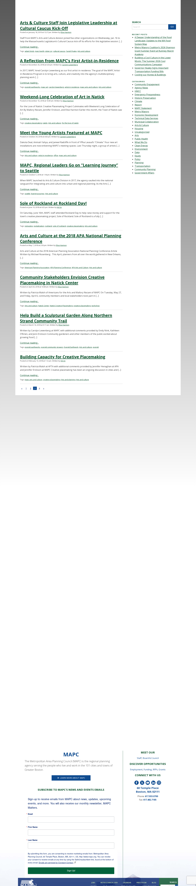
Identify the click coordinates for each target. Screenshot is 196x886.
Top (189, 879)
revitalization (39, 226)
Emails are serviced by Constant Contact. (56, 862)
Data (137, 152)
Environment (141, 149)
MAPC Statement (143, 108)
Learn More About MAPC (72, 778)
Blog (154, 882)
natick (45, 123)
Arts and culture (83, 51)
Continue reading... (29, 46)
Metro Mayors (142, 111)
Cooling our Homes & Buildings (150, 74)
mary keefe (39, 51)
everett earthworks (32, 87)
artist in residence (72, 87)
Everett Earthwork (71, 347)
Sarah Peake (71, 51)
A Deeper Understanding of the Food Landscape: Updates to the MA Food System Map (153, 41)
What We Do (141, 142)
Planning (139, 162)
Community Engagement (147, 84)
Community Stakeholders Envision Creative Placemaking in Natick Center (62, 279)
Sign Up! (71, 871)
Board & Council (151, 758)
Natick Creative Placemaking (61, 305)
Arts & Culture (142, 125)
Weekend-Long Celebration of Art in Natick (62, 96)
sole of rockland (59, 226)
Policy (137, 159)
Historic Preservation (145, 98)
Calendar (127, 882)
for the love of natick (70, 123)
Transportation (142, 166)
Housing (139, 128)
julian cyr (48, 51)
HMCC (138, 91)
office (56, 155)
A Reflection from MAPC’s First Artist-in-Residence (69, 60)
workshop (95, 305)
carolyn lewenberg (56, 87)
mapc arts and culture (89, 87)
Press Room (141, 882)
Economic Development (146, 115)
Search (173, 882)
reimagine (29, 226)
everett (96, 347)
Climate (138, 101)
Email (30, 814)
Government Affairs (144, 172)
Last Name (32, 840)
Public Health (141, 138)
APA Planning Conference (60, 267)
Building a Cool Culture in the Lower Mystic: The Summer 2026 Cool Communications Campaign (153, 61)
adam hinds (29, 51)
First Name (33, 827)
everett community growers (52, 347)
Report (138, 104)
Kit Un (59, 207)
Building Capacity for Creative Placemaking (62, 357)
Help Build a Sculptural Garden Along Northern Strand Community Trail (66, 318)
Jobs (93, 882)
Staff (139, 758)
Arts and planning (68, 379)
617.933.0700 (151, 796)
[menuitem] (93, 882)
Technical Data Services (146, 118)
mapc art (44, 87)
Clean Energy (141, 145)
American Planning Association (37, 267)
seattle (27, 193)
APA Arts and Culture (80, 267)
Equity (138, 155)
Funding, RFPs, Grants (154, 769)
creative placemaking (33, 123)
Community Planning (145, 169)
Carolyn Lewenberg (70, 65)
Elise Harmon (66, 32)
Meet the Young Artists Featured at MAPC (61, 132)
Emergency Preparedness (147, 94)
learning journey (37, 193)
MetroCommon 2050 (109, 882)
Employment (136, 769)
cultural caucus (59, 51)
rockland (48, 226)
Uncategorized (142, 132)
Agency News (141, 87)
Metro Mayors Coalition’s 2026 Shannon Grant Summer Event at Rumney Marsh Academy (155, 51)
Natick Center (43, 305)
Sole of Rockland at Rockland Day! (53, 203)
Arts (137, 135)
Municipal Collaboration (147, 121)
